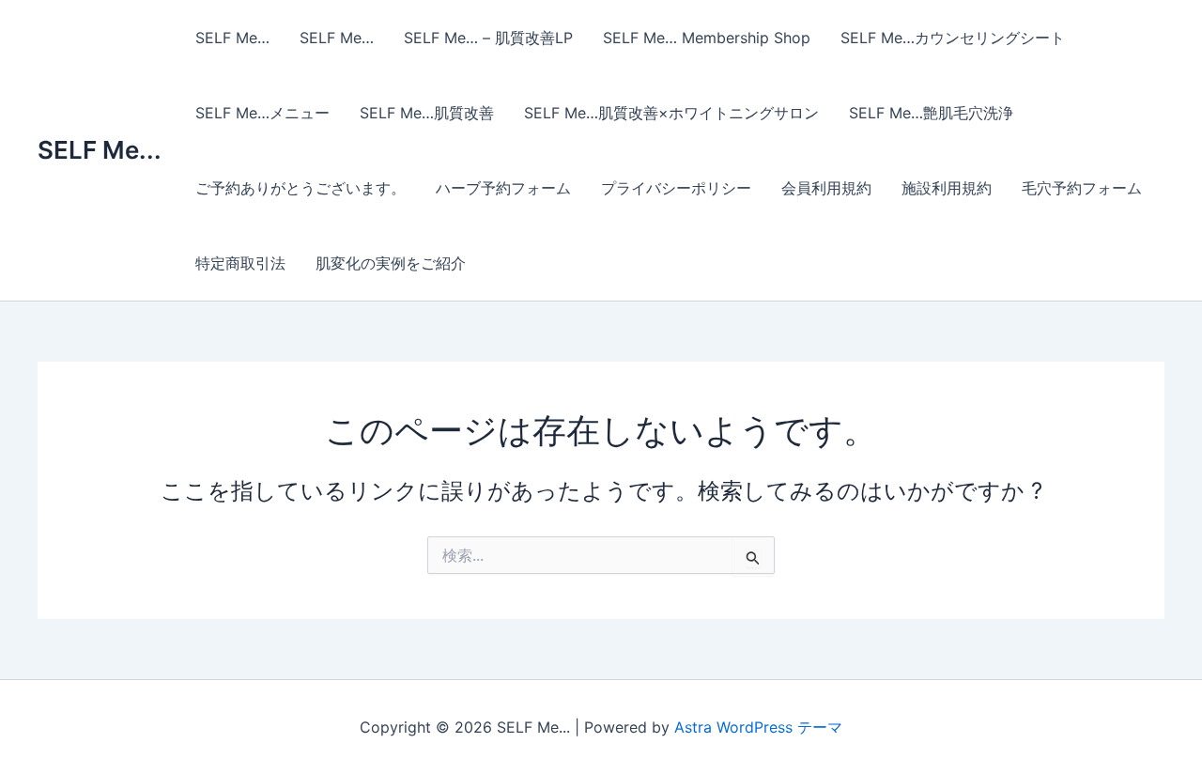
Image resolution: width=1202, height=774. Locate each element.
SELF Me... (100, 149)
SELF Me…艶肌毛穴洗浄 (931, 112)
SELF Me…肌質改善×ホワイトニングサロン (671, 112)
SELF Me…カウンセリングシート (952, 37)
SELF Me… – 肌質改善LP (488, 37)
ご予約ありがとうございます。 (300, 187)
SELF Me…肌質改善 (427, 112)
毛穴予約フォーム (1082, 187)
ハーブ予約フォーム (503, 187)
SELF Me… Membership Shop (706, 37)
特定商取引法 (240, 263)
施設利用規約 (947, 187)
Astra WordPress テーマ (758, 727)
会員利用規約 (826, 187)
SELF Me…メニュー (262, 112)
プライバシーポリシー (676, 187)
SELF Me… (232, 37)
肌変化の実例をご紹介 (391, 263)
